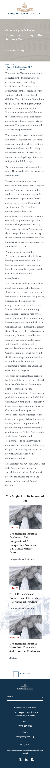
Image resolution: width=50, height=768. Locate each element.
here (17, 175)
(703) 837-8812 (25, 726)
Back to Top (25, 673)
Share (9, 67)
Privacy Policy (25, 745)
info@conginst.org (25, 736)
